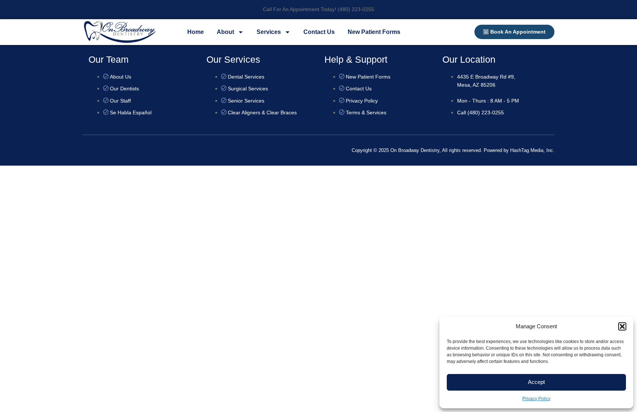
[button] (622, 326)
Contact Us (319, 32)
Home (195, 32)
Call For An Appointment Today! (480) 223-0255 (318, 9)
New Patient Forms (374, 32)
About (225, 32)
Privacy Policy (536, 398)
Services (269, 32)
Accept (536, 382)
